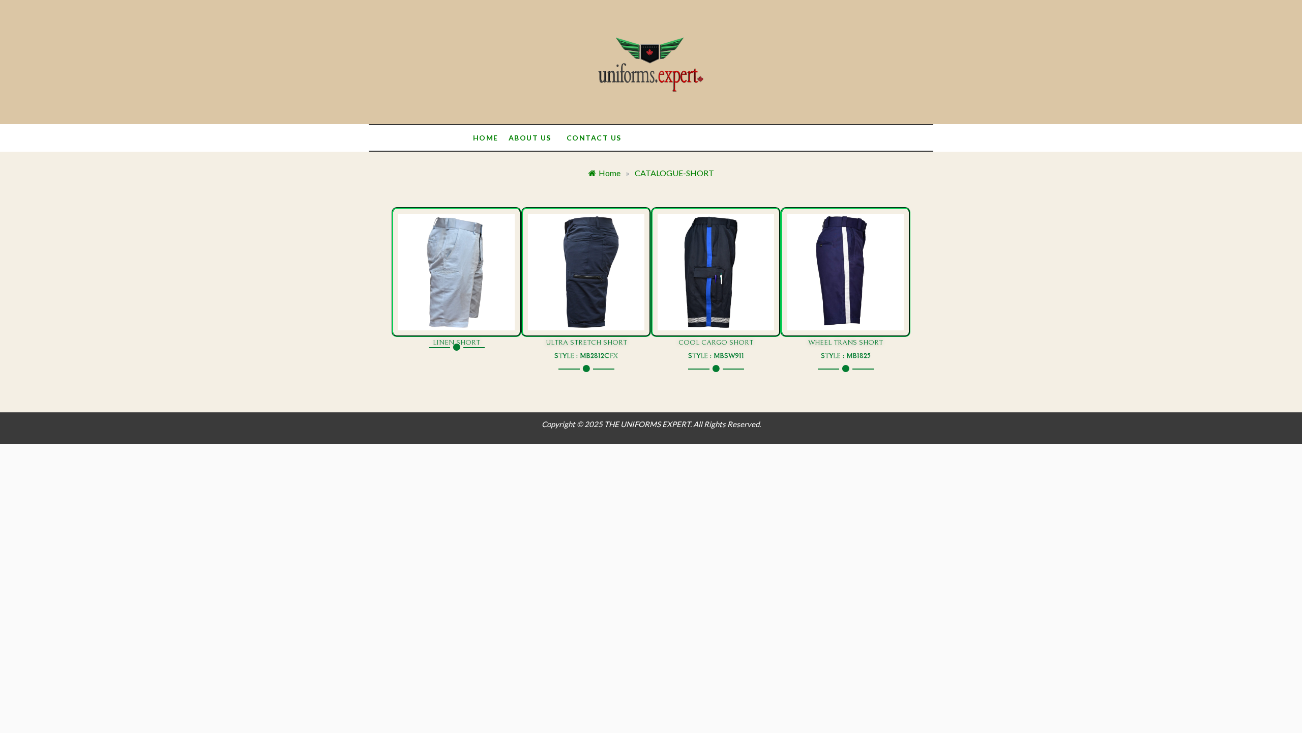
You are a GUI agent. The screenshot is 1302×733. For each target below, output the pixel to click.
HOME (485, 137)
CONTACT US (594, 137)
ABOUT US (530, 137)
